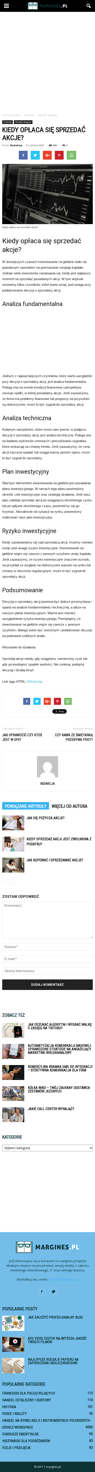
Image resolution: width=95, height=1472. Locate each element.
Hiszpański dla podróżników (26, 1441)
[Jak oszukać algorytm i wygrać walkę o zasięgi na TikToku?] (13, 1030)
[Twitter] (53, 1291)
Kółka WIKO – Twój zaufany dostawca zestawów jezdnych (59, 1089)
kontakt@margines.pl (64, 1279)
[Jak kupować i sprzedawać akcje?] (13, 865)
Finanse (7, 122)
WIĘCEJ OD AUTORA (69, 806)
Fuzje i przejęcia (16, 1448)
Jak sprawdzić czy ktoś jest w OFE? (22, 737)
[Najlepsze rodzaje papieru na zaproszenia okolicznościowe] (13, 1365)
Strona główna (11, 115)
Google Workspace (17, 1427)
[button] (89, 6)
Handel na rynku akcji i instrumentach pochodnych (46, 1420)
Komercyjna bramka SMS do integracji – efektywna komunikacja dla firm (60, 1068)
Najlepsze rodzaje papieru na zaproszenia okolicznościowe (53, 1361)
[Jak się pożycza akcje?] (13, 823)
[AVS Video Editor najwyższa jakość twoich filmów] (13, 1344)
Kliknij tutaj (34, 681)
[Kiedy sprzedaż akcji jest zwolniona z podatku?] (13, 844)
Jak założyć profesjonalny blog (55, 1317)
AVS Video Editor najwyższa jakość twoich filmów (57, 1340)
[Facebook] (41, 1291)
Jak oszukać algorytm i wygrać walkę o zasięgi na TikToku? (60, 1026)
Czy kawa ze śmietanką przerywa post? (74, 737)
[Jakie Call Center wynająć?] (13, 1114)
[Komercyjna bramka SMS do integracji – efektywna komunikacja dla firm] (13, 1072)
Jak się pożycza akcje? (46, 818)
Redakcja (16, 145)
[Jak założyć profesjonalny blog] (13, 1323)
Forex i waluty (14, 1414)
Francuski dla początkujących (28, 1393)
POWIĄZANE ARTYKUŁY (25, 806)
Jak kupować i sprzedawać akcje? (55, 860)
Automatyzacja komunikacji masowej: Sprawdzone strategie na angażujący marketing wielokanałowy (59, 1049)
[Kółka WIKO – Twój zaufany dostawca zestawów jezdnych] (13, 1093)
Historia (9, 1407)
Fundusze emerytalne (20, 1434)
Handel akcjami (23, 122)
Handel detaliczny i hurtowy (26, 1400)
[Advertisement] (47, 61)
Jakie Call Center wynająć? (51, 1109)
